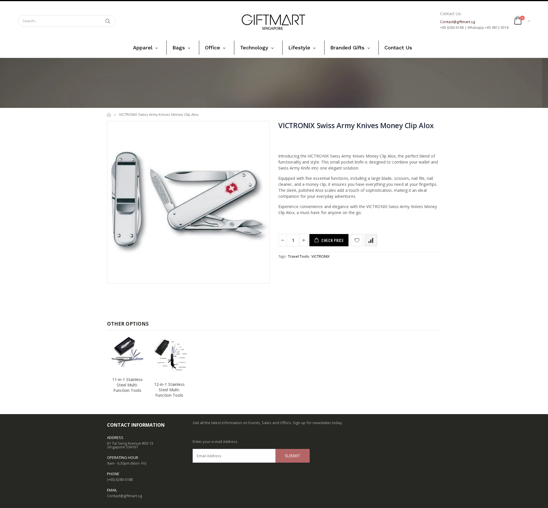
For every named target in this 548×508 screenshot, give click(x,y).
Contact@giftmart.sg (124, 495)
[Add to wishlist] (357, 240)
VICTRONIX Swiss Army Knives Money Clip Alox (356, 125)
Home (109, 114)
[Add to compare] (371, 240)
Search (107, 20)
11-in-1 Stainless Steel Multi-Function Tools (127, 385)
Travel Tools (298, 256)
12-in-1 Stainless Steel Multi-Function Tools (169, 390)
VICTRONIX (320, 256)
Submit (292, 455)
